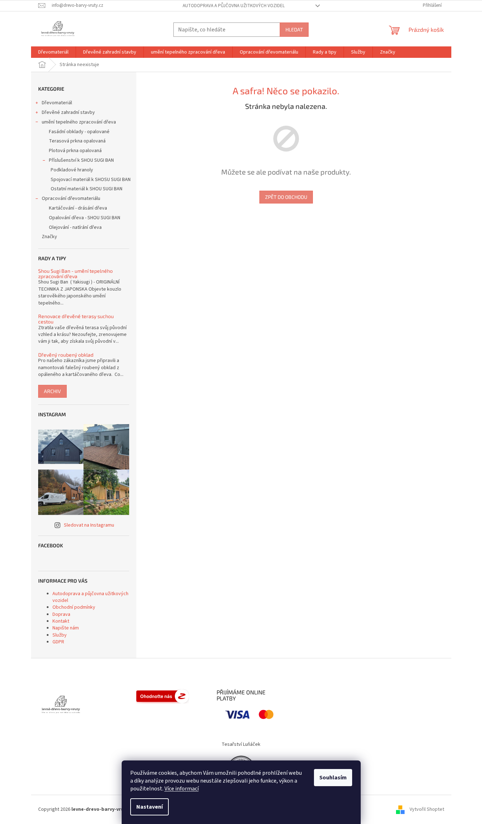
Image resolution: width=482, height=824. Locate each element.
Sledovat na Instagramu (89, 525)
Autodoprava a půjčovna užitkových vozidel (234, 5)
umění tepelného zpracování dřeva (79, 122)
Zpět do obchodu (286, 197)
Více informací (181, 789)
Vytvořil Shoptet (427, 809)
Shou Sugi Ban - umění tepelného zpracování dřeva (75, 273)
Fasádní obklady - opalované (79, 131)
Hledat (294, 29)
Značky (49, 236)
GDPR (58, 641)
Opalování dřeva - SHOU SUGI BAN (84, 217)
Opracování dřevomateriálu (71, 198)
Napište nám (65, 628)
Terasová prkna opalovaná (77, 141)
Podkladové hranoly (72, 170)
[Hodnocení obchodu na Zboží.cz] (162, 696)
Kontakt (60, 621)
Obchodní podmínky (73, 607)
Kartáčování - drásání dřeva (78, 208)
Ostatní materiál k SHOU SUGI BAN (86, 188)
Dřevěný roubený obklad (65, 354)
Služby (59, 635)
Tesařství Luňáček (241, 744)
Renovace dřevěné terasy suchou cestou (76, 319)
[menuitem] (53, 52)
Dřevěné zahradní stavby (68, 112)
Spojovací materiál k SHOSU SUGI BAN (91, 179)
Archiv (52, 391)
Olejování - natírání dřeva (75, 227)
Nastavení (149, 807)
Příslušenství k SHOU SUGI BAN (81, 160)
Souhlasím (333, 778)
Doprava (61, 614)
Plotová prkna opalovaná (75, 150)
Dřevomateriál (57, 102)
